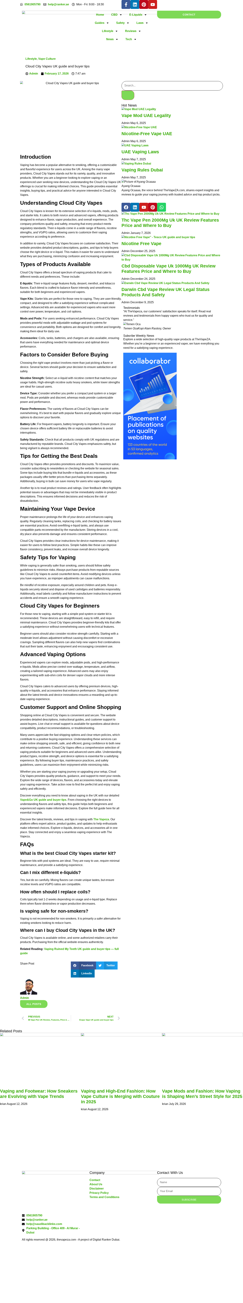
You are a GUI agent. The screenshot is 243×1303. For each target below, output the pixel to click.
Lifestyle (107, 31)
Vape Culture (47, 58)
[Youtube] (152, 4)
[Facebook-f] (126, 4)
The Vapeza (101, 819)
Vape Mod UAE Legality (146, 115)
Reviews (130, 31)
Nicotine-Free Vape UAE (147, 133)
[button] (83, 966)
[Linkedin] (134, 4)
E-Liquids (135, 14)
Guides (99, 22)
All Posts (33, 1004)
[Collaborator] (150, 458)
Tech (128, 39)
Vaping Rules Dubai (142, 169)
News (110, 39)
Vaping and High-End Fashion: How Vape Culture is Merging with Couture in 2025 (120, 1096)
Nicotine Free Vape (141, 243)
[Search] (128, 95)
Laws (140, 22)
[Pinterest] (143, 4)
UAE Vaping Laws (140, 151)
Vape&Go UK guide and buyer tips (43, 799)
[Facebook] (126, 207)
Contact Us (43, 1150)
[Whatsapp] (161, 207)
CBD (114, 14)
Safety (120, 22)
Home (100, 14)
